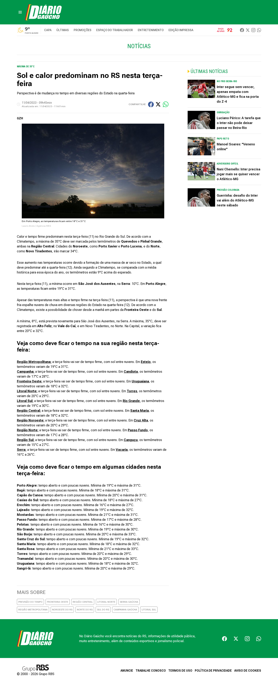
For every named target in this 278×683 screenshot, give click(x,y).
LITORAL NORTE (106, 601)
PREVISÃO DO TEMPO (30, 601)
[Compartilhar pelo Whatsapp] (165, 104)
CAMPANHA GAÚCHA (125, 609)
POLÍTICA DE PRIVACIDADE (213, 670)
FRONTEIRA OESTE (57, 601)
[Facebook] (242, 30)
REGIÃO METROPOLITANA (33, 609)
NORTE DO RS (85, 609)
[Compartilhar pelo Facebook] (151, 104)
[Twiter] (248, 30)
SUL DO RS (103, 609)
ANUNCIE (126, 670)
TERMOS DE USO (180, 670)
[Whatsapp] (259, 30)
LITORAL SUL (149, 609)
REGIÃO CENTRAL (83, 601)
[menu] (20, 12)
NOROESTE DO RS (62, 609)
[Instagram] (253, 30)
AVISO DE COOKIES (247, 670)
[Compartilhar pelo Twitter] (158, 104)
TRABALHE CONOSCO (151, 670)
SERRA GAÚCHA (129, 601)
